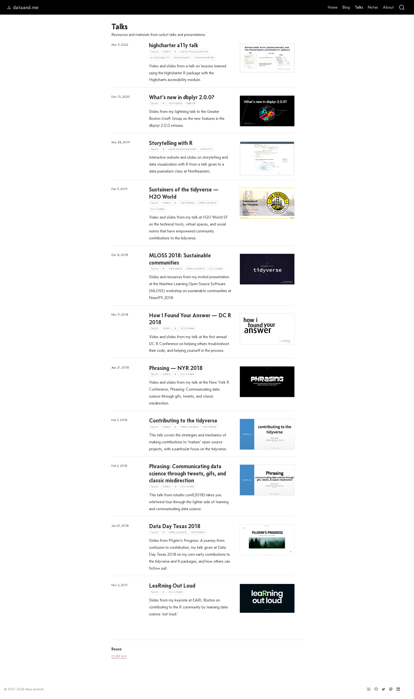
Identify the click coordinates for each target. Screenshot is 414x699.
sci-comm (157, 209)
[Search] (401, 7)
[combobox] (402, 7)
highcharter (204, 57)
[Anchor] (124, 649)
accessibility (159, 57)
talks (154, 51)
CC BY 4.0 (118, 656)
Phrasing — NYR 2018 (175, 367)
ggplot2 (206, 149)
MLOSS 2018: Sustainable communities (180, 259)
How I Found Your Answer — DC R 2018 (190, 319)
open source (207, 202)
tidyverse (175, 103)
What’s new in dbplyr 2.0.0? (181, 97)
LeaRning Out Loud (172, 585)
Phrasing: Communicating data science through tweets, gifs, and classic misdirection (187, 473)
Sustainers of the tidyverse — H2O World (184, 193)
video (167, 51)
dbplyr (191, 103)
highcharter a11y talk (173, 45)
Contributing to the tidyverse (183, 420)
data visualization (194, 51)
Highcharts (182, 57)
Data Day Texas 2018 (174, 526)
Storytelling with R (171, 142)
